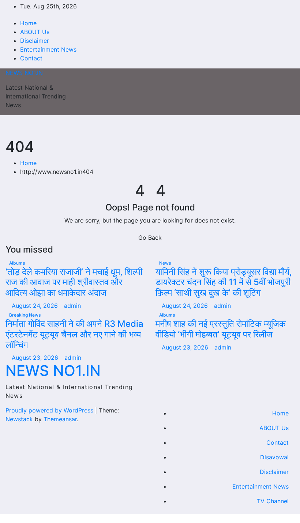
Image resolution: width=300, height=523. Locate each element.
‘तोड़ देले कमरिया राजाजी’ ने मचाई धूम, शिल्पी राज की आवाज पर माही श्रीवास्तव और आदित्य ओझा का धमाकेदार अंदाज (73, 282)
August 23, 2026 (36, 357)
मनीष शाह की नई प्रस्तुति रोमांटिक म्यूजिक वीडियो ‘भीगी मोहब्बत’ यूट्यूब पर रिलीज (220, 329)
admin (72, 305)
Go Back (150, 237)
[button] (273, 126)
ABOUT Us (34, 32)
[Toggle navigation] (147, 126)
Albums (17, 263)
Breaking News (25, 315)
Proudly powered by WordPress (50, 410)
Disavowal (274, 457)
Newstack (19, 419)
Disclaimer (34, 40)
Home (28, 23)
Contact (31, 58)
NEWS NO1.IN (24, 72)
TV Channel (273, 501)
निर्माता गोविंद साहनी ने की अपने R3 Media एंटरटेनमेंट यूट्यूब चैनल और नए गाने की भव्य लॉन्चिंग (74, 334)
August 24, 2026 (36, 305)
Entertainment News (48, 49)
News (165, 263)
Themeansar (60, 419)
